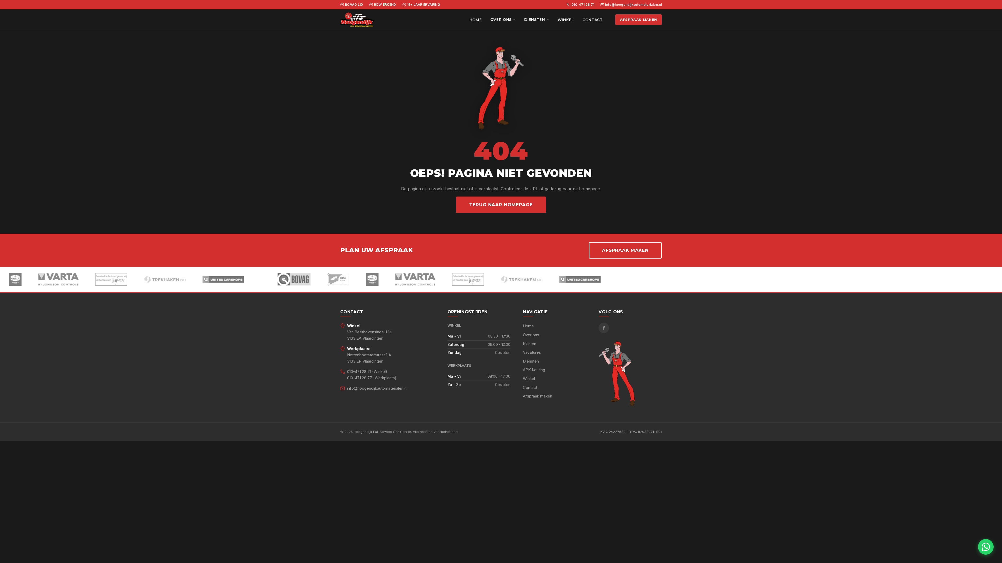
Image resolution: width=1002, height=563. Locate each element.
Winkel (566, 19)
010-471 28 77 (359, 377)
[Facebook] (604, 328)
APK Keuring (534, 369)
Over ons (501, 19)
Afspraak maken (638, 19)
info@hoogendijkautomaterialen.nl (633, 5)
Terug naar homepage (501, 204)
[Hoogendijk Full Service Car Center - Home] (357, 20)
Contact (592, 19)
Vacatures (532, 352)
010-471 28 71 (582, 5)
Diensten (534, 19)
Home (475, 19)
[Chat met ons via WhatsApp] (986, 547)
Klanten (529, 343)
